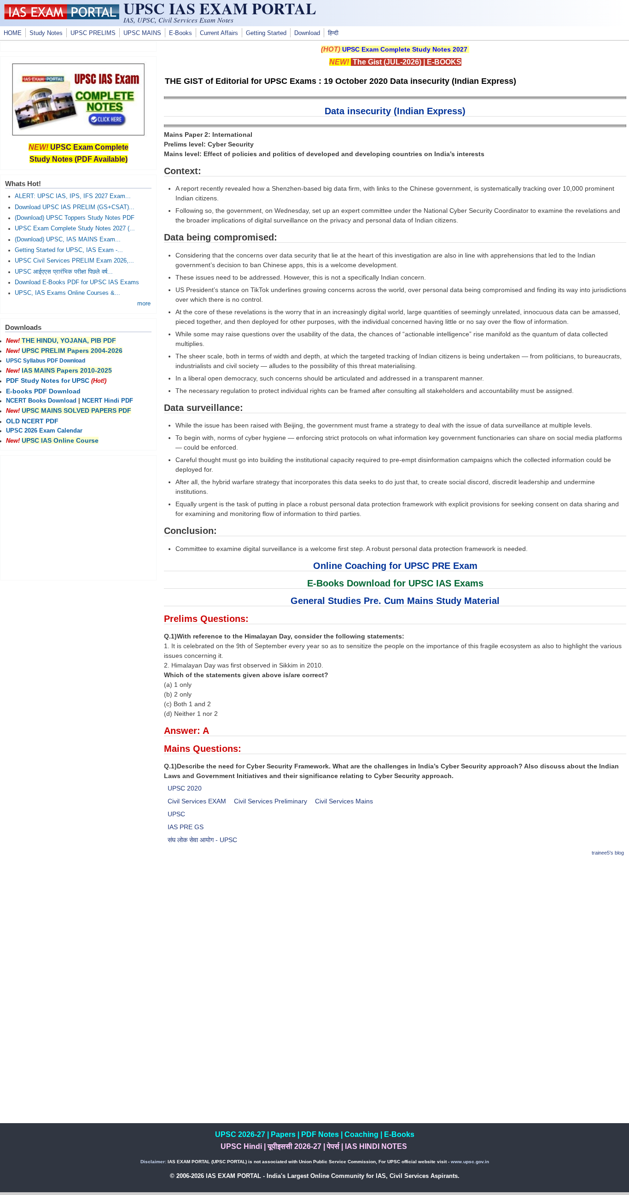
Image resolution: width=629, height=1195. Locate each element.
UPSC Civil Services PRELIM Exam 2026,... (74, 261)
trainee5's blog (608, 852)
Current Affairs (219, 33)
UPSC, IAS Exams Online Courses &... (67, 293)
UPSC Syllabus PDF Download (45, 360)
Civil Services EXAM (197, 801)
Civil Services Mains (344, 801)
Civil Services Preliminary (270, 801)
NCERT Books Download (41, 401)
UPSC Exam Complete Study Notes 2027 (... (75, 228)
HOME (13, 33)
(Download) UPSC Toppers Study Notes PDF (74, 218)
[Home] (61, 17)
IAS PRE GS (186, 827)
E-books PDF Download (43, 391)
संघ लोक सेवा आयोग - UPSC (202, 840)
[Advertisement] (395, 929)
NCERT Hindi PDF (107, 401)
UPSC (176, 814)
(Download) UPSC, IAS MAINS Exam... (68, 239)
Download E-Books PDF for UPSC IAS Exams (77, 282)
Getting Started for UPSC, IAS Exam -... (69, 250)
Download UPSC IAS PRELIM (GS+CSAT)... (74, 207)
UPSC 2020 (185, 788)
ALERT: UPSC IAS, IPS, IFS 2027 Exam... (73, 196)
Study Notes (46, 33)
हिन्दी (333, 33)
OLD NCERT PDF (32, 421)
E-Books (180, 33)
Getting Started (266, 33)
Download (307, 33)
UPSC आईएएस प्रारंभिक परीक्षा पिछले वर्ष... (64, 272)
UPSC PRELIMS (93, 33)
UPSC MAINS (142, 33)
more (144, 303)
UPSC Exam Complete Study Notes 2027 (404, 49)
